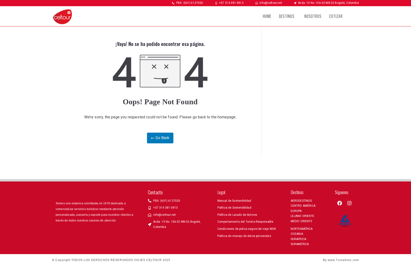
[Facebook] (339, 203)
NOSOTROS (313, 16)
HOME (267, 16)
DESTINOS (286, 16)
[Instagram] (349, 203)
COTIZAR (336, 16)
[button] (288, 16)
